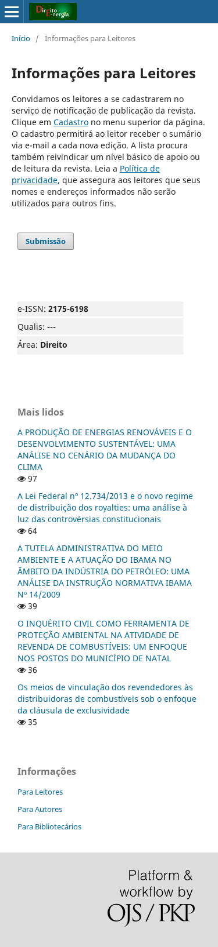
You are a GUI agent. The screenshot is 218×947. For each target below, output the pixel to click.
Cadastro (70, 122)
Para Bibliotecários (49, 826)
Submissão (46, 241)
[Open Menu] (11, 11)
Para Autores (39, 809)
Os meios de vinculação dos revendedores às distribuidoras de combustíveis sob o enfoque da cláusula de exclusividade (106, 699)
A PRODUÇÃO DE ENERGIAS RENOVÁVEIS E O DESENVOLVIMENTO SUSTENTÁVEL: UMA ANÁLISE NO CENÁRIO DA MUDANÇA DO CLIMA (104, 449)
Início (21, 38)
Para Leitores (40, 791)
